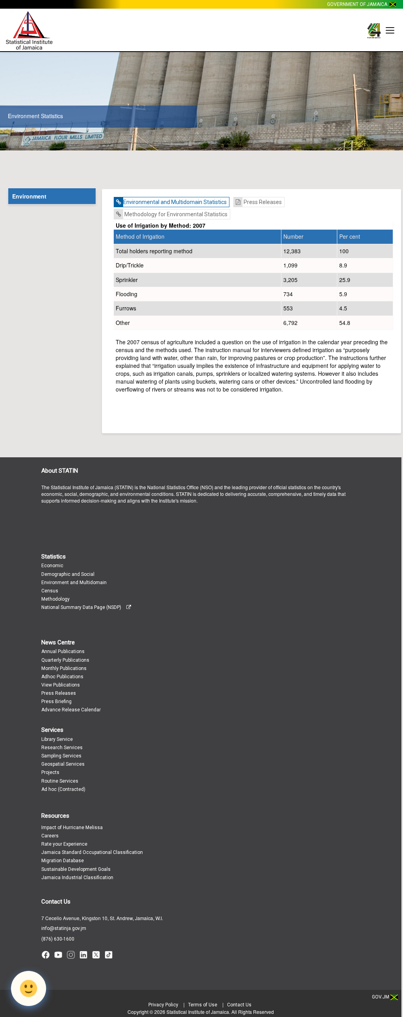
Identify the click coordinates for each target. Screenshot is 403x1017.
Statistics (53, 556)
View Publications (60, 685)
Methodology (55, 599)
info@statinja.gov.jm (63, 928)
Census (49, 591)
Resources (55, 815)
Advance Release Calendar (71, 710)
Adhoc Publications (62, 676)
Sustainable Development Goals (76, 869)
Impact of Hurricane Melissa (72, 827)
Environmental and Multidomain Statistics (175, 202)
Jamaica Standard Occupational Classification (92, 852)
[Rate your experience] (28, 988)
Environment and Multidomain (74, 582)
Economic (52, 565)
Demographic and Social (67, 574)
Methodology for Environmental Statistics (175, 214)
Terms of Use (202, 1005)
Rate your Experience (64, 844)
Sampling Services (61, 756)
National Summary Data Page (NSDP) (81, 607)
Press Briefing (56, 701)
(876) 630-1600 (57, 939)
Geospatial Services (63, 764)
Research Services (62, 747)
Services (52, 729)
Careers (50, 836)
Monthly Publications (64, 668)
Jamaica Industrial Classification (77, 877)
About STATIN (59, 470)
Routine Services (59, 781)
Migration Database (62, 860)
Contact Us (55, 901)
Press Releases (262, 202)
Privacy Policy (163, 1005)
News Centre (58, 642)
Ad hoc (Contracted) (63, 789)
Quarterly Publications (65, 660)
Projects (50, 772)
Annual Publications (63, 651)
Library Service (57, 739)
